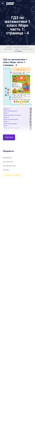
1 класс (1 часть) (26, 49)
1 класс (16, 49)
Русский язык (8, 162)
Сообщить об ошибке (12, 175)
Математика (8, 49)
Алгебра (6, 170)
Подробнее (9, 137)
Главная (8, 47)
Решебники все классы (21, 47)
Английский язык (9, 166)
